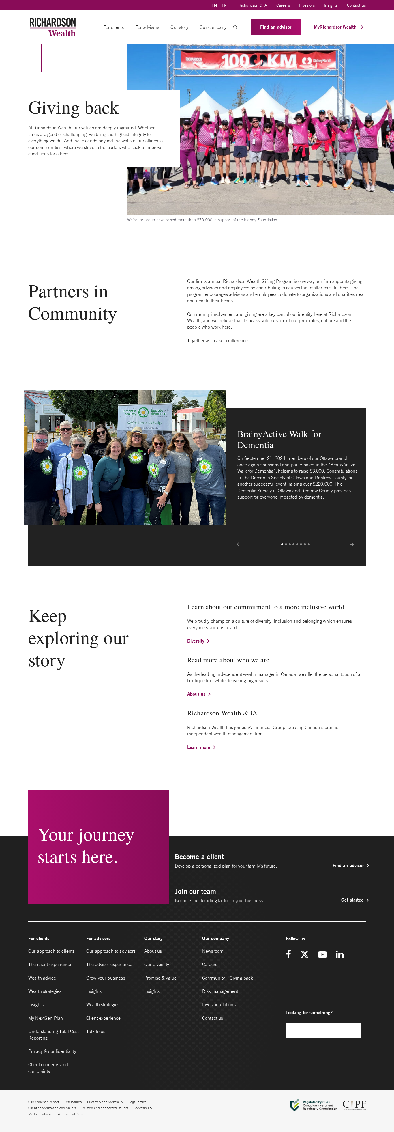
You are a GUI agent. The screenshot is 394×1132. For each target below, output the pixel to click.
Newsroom (212, 951)
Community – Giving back (227, 978)
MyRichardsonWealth (336, 27)
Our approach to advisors (111, 951)
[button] (235, 27)
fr (224, 5)
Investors (307, 5)
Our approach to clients (51, 951)
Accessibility (143, 1107)
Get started (352, 900)
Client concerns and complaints (48, 1068)
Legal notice (138, 1101)
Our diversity (156, 964)
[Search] (354, 1030)
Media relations (39, 1114)
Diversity (195, 641)
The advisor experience (109, 964)
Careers (283, 5)
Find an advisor (275, 27)
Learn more (198, 747)
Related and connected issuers (105, 1107)
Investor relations (219, 1004)
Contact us (356, 5)
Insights (330, 5)
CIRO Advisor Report (43, 1101)
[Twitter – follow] (304, 954)
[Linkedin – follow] (339, 954)
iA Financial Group (71, 1114)
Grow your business (105, 978)
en (214, 5)
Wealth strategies (45, 991)
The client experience (49, 964)
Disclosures (73, 1101)
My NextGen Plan (45, 1018)
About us (196, 694)
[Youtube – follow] (322, 954)
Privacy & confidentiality (52, 1051)
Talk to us (96, 1031)
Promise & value (160, 978)
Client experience (103, 1018)
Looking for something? (309, 1012)
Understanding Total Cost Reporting (53, 1034)
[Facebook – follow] (290, 954)
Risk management (220, 991)
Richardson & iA (253, 5)
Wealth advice (42, 978)
